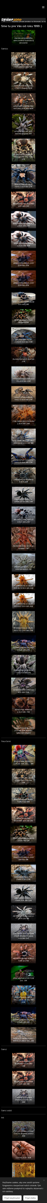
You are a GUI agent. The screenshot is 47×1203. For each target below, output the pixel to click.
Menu (43, 7)
